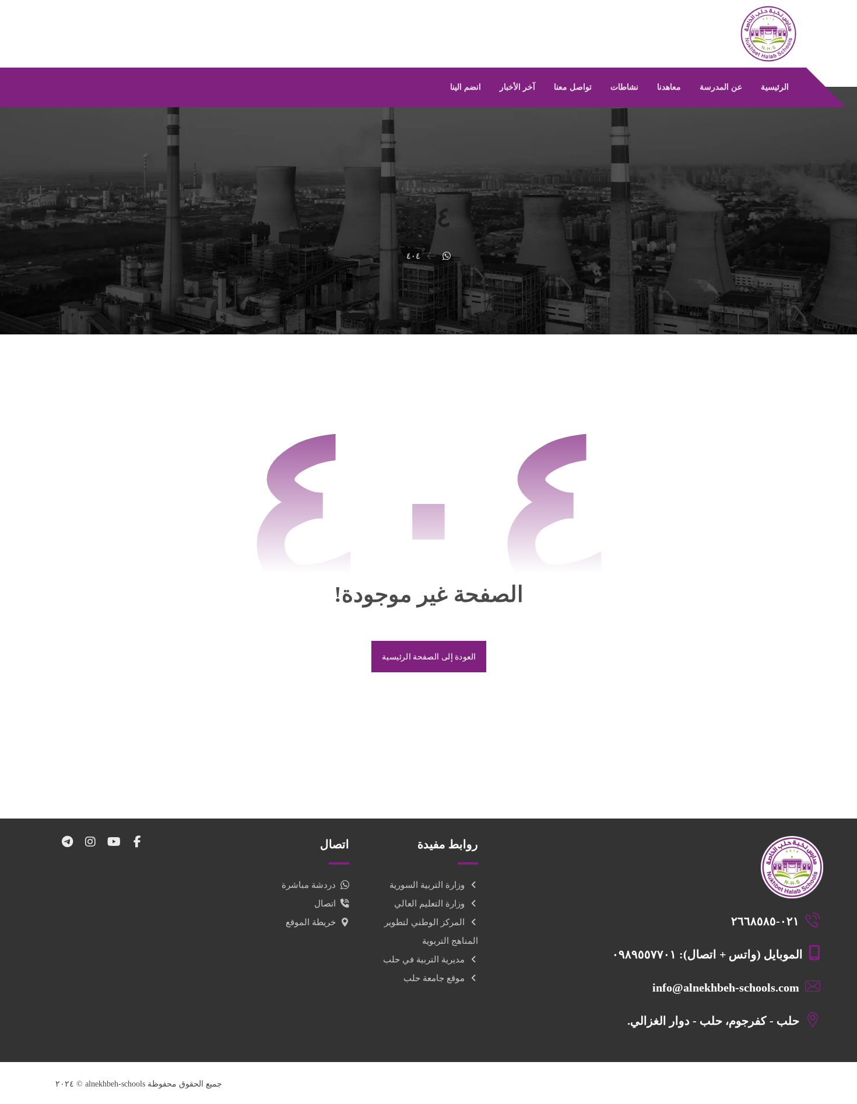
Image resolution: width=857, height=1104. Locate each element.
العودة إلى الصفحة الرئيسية (428, 656)
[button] (137, 841)
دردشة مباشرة (309, 885)
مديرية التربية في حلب (424, 959)
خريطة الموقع (311, 922)
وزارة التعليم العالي (429, 903)
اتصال (325, 903)
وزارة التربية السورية (427, 885)
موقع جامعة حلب (434, 978)
